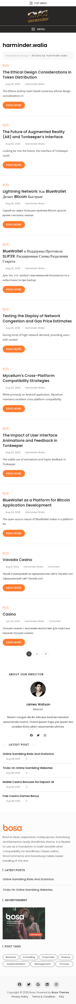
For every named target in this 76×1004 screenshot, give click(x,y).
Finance (65, 957)
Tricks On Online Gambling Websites (28, 768)
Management (42, 964)
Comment (54, 567)
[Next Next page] (46, 653)
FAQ (61, 996)
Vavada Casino (17, 559)
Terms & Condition (43, 996)
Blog (6, 65)
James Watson (38, 704)
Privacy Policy (20, 996)
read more (13, 105)
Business (11, 957)
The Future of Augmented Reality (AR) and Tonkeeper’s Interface (34, 134)
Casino (9, 614)
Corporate (48, 957)
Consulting (29, 957)
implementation (16, 964)
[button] (38, 29)
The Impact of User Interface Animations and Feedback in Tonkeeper (30, 440)
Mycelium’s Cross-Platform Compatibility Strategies (29, 378)
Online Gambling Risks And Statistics (28, 754)
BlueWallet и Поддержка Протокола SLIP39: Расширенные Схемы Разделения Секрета (35, 256)
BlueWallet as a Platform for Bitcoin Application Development (36, 503)
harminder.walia (35, 84)
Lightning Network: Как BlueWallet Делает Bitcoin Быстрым (34, 194)
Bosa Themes (60, 992)
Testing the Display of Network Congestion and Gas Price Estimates (37, 318)
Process (64, 964)
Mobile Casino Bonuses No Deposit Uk (28, 782)
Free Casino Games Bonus (21, 796)
